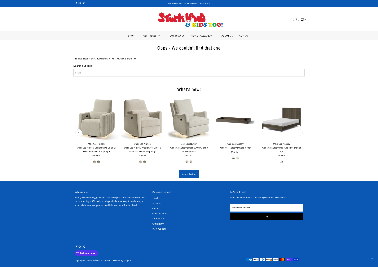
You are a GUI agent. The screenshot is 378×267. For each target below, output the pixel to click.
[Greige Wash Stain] (233, 158)
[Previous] (136, 3)
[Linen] (190, 161)
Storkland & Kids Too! (101, 260)
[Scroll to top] (372, 259)
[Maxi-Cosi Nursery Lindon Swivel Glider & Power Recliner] (189, 119)
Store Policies (158, 218)
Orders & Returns (160, 213)
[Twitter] (84, 3)
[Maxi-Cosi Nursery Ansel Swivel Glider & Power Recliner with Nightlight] (142, 119)
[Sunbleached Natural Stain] (237, 158)
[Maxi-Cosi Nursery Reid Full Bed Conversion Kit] (281, 119)
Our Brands (177, 35)
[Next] (241, 3)
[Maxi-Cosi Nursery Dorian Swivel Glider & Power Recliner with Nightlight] (96, 119)
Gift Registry (152, 35)
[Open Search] (292, 19)
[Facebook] (76, 3)
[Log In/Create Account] (297, 19)
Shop (131, 35)
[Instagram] (79, 3)
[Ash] (98, 161)
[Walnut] (144, 161)
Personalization (202, 35)
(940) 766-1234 (159, 229)
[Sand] (140, 161)
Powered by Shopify (122, 260)
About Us (227, 35)
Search (155, 198)
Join (266, 217)
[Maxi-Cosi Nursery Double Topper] (235, 119)
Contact (244, 35)
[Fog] (94, 161)
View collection (189, 174)
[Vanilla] (186, 161)
